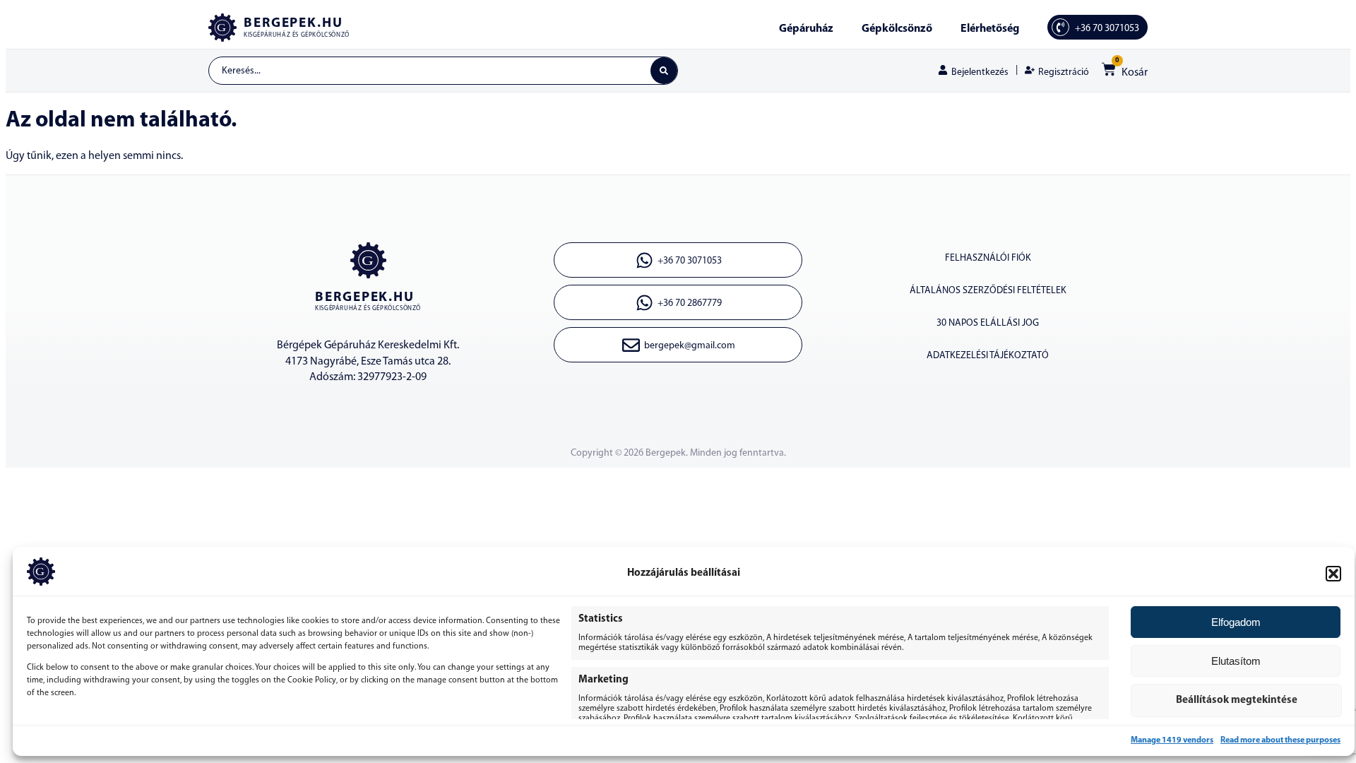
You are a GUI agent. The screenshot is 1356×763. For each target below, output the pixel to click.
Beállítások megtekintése (1236, 700)
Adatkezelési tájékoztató (988, 355)
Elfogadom (1236, 622)
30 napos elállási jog (987, 323)
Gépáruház (806, 29)
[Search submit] (663, 70)
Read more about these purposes (1280, 740)
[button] (1333, 574)
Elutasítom (1236, 661)
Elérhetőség (990, 29)
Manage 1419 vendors (1172, 740)
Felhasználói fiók (988, 258)
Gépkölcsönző (897, 29)
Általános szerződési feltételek (988, 290)
